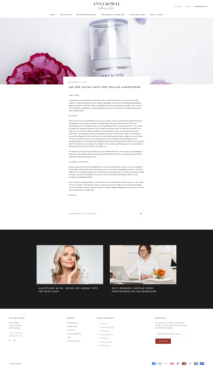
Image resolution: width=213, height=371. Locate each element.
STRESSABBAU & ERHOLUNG (113, 15)
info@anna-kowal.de (15, 335)
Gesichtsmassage (106, 342)
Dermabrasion (105, 338)
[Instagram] (15, 340)
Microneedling (105, 331)
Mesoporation (104, 345)
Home (52, 15)
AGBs (69, 337)
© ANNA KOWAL (15, 364)
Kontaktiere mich (72, 323)
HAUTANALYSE (66, 15)
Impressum (70, 330)
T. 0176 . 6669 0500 (16, 333)
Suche (187, 6)
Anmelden (178, 6)
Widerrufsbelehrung (73, 341)
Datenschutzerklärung (74, 334)
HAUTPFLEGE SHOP (137, 15)
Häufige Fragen (72, 326)
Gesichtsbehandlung (107, 327)
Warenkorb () (200, 7)
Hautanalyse (104, 323)
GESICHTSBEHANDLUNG (86, 15)
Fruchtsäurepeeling (106, 334)
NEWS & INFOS (156, 15)
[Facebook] (9, 340)
